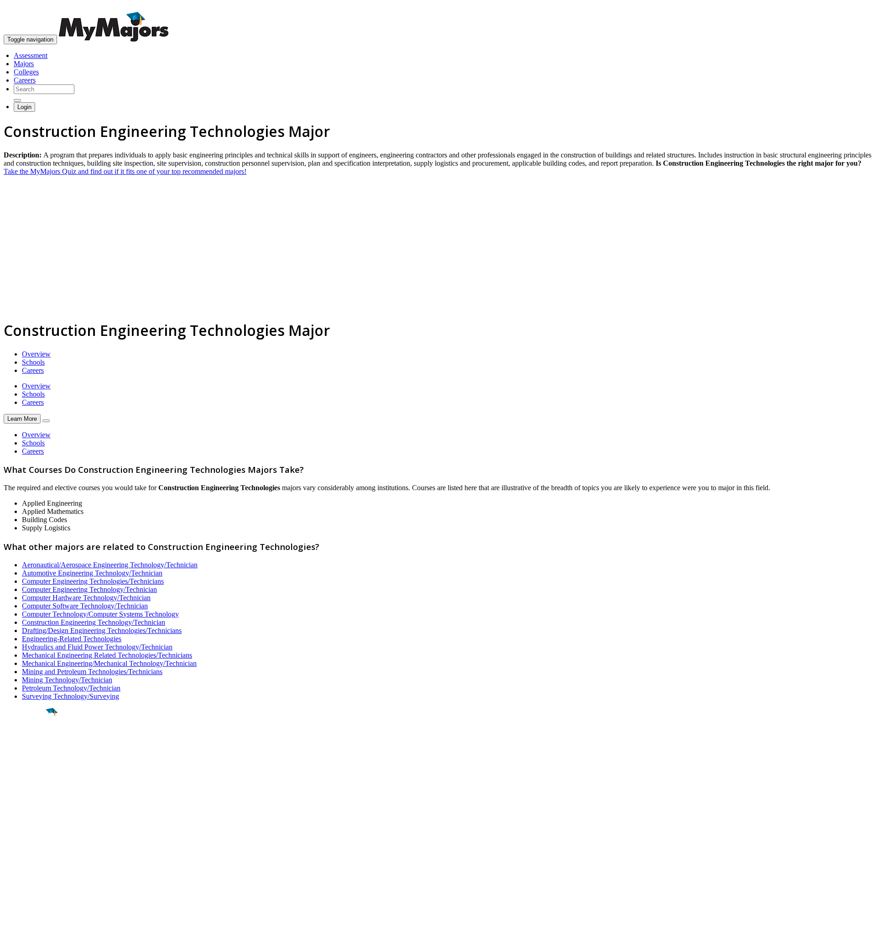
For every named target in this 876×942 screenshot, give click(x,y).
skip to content (853, 7)
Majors (24, 64)
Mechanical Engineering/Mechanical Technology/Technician (109, 663)
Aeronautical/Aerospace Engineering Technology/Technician (110, 565)
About (15, 816)
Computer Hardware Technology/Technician (86, 598)
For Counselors (26, 843)
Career (27, 783)
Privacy (37, 930)
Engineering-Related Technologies (71, 639)
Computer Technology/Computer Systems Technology (100, 614)
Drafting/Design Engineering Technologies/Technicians (102, 630)
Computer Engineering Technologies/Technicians (93, 581)
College (28, 763)
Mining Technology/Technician (67, 680)
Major (25, 743)
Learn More (22, 418)
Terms (12, 930)
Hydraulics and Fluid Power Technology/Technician (97, 647)
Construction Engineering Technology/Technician (93, 622)
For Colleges (22, 851)
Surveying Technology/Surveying (70, 696)
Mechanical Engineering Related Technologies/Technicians (107, 655)
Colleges (26, 72)
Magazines (19, 860)
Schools (33, 362)
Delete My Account (32, 868)
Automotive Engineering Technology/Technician (92, 573)
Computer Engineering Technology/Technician (89, 589)
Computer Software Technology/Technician (85, 606)
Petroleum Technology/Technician (71, 688)
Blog (11, 876)
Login (24, 107)
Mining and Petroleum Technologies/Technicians (92, 671)
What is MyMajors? (32, 835)
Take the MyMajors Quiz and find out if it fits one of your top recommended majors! (125, 171)
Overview (36, 354)
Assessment (30, 55)
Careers (25, 80)
